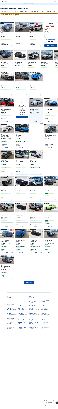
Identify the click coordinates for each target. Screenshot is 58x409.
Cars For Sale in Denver (22, 319)
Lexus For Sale (20, 305)
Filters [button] (17, 11)
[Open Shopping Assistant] (57, 403)
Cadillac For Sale (21, 308)
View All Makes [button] (28, 316)
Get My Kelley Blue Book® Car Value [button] (50, 39)
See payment (3, 87)
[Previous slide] (2, 60)
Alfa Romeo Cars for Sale (33, 301)
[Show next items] (56, 11)
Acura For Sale (20, 313)
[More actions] (12, 46)
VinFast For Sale (43, 308)
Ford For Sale (9, 305)
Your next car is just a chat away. (29, 3)
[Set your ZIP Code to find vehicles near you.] (27, 8)
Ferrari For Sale (31, 308)
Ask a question (21, 117)
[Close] (53, 400)
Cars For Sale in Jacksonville (34, 322)
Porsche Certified (4, 160)
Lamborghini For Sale (32, 313)
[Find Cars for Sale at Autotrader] (4, 1)
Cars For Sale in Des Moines (45, 322)
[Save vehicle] (13, 23)
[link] (9, 89)
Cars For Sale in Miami (10, 319)
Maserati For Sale (32, 305)
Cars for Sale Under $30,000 (45, 297)
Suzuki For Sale (43, 313)
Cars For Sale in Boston (33, 319)
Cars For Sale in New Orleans (45, 319)
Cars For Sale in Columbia (45, 327)
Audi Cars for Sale (43, 295)
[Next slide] (56, 60)
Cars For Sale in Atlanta (10, 327)
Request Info (6, 95)
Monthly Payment (47, 28)
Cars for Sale (2, 6)
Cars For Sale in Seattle (22, 322)
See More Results (29, 282)
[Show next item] (41, 102)
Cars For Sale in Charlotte (22, 327)
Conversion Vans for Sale (22, 295)
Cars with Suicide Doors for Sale (34, 298)
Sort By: (48, 20)
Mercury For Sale (43, 305)
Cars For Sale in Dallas (10, 322)
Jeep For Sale (9, 313)
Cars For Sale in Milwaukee (33, 327)
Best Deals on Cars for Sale (45, 300)
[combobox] (7, 12)
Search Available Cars (50, 45)
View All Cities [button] (28, 330)
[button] (53, 1)
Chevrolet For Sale (10, 308)
